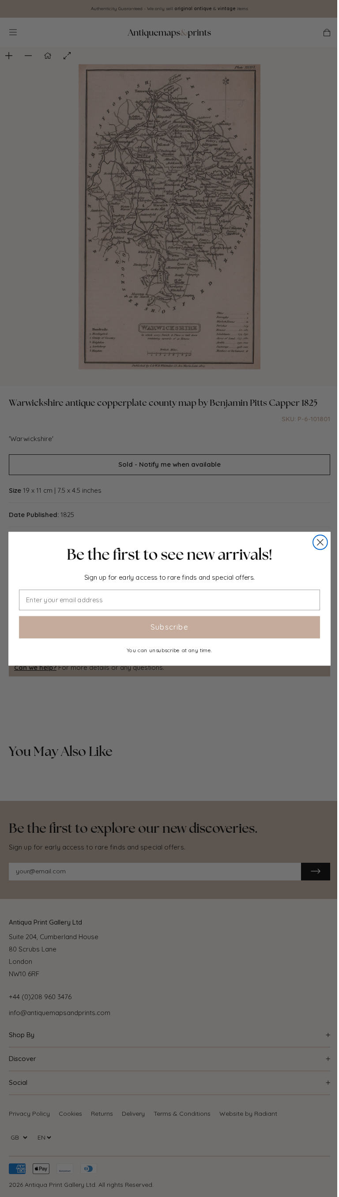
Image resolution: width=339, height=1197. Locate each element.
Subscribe (169, 627)
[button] (169, 554)
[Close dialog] (320, 542)
